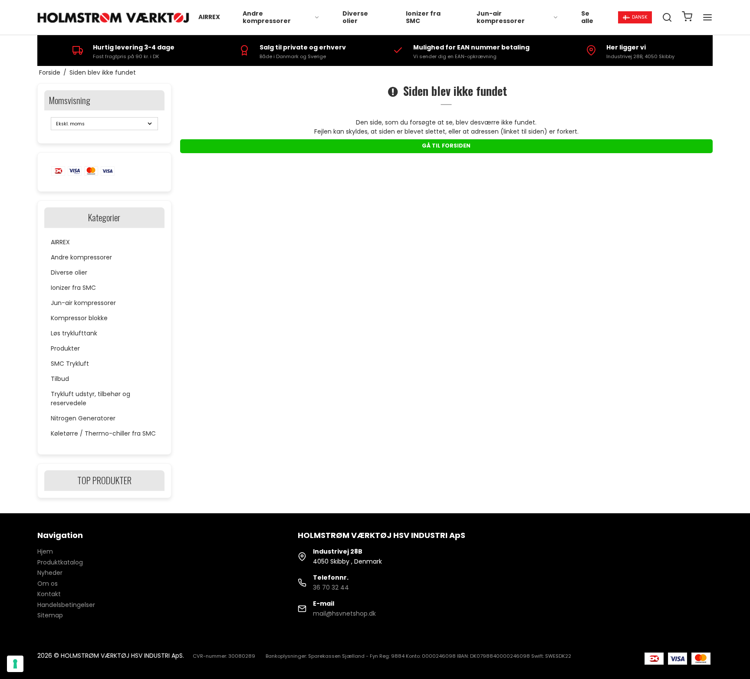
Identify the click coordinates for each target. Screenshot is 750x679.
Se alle (587, 17)
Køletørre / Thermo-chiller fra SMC (103, 433)
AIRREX (209, 17)
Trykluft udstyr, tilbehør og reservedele (90, 398)
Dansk (640, 17)
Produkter (65, 348)
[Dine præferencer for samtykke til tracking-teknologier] (15, 664)
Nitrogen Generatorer (83, 418)
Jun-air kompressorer (501, 17)
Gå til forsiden (446, 145)
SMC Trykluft (70, 363)
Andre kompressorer (267, 17)
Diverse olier (355, 17)
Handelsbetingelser (66, 604)
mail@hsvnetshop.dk (344, 613)
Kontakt (49, 594)
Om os (47, 583)
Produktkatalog (60, 562)
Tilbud (60, 378)
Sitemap (50, 615)
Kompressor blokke (79, 318)
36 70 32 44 (331, 587)
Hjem (45, 551)
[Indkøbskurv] (687, 17)
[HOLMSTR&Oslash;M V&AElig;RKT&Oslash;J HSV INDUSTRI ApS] (114, 17)
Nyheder (49, 572)
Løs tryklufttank (74, 333)
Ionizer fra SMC (423, 17)
